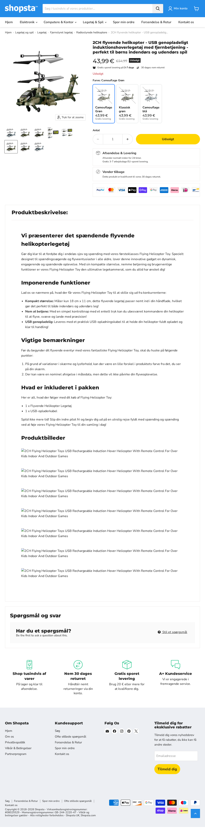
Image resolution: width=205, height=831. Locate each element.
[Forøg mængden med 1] (128, 139)
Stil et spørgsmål (174, 632)
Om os (9, 737)
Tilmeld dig (167, 769)
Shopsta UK (72, 815)
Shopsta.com (88, 815)
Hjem (9, 22)
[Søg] (157, 8)
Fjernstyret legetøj (61, 32)
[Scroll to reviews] (146, 57)
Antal (96, 130)
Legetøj (41, 32)
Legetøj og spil (24, 32)
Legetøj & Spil (93, 22)
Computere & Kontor (59, 22)
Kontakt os (186, 22)
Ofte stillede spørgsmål (70, 737)
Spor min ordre (124, 22)
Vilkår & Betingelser (18, 748)
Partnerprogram (15, 754)
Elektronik (27, 22)
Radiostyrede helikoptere (91, 32)
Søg (57, 731)
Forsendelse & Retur (156, 22)
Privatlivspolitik (15, 742)
